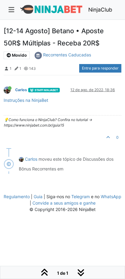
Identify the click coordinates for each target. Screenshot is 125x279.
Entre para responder (100, 68)
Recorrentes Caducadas (67, 54)
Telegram (80, 196)
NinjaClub (100, 9)
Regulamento (17, 196)
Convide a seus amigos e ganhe (64, 203)
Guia (38, 196)
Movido (19, 55)
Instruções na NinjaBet (26, 100)
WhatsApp (111, 196)
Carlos (21, 90)
